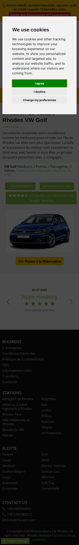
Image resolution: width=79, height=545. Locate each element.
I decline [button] (39, 91)
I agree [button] (39, 83)
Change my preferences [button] (39, 100)
